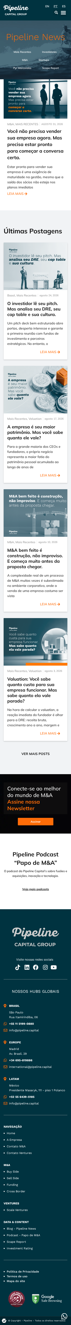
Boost (11, 295)
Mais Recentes (22, 52)
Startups (44, 60)
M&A (25, 60)
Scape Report (50, 68)
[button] (56, 12)
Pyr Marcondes (22, 68)
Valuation (35, 419)
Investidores (49, 52)
